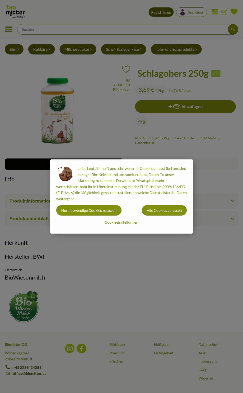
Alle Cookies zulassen (164, 210)
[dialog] (121, 196)
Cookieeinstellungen (121, 222)
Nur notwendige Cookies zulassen (89, 210)
